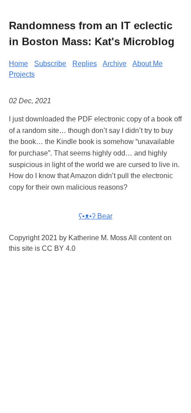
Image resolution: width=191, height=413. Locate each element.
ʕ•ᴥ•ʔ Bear (95, 216)
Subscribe (50, 63)
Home (18, 63)
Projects (22, 74)
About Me (147, 63)
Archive (115, 63)
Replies (84, 63)
